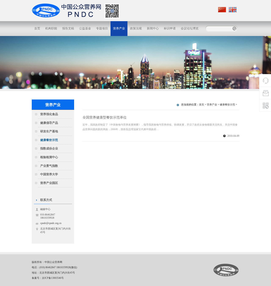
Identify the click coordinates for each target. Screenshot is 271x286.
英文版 (233, 9)
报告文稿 (68, 28)
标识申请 (170, 28)
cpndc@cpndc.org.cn (50, 223)
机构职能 (51, 28)
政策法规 (136, 28)
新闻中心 (153, 28)
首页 (37, 28)
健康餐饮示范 (227, 104)
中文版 (222, 9)
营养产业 (119, 28)
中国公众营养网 (226, 270)
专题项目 (102, 28)
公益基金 (85, 28)
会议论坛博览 (190, 28)
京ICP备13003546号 (53, 277)
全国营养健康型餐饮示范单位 (105, 117)
